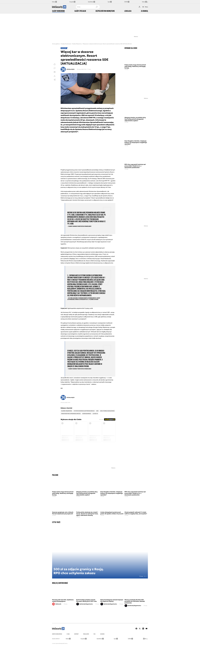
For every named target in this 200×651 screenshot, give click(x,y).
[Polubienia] (55, 64)
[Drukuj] (55, 72)
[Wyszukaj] (96, 7)
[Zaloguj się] (139, 7)
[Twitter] (139, 628)
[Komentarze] (55, 68)
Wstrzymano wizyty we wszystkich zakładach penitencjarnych (86, 248)
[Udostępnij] (55, 80)
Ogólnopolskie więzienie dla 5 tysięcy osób (80, 308)
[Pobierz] (55, 76)
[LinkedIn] (143, 628)
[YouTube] (146, 628)
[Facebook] (136, 628)
